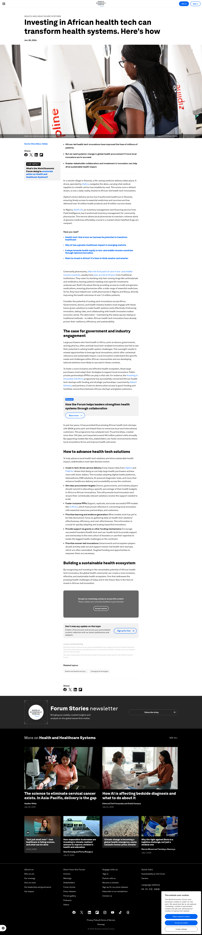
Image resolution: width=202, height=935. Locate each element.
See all (174, 738)
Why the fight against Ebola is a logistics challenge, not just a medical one (157, 842)
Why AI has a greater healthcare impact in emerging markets (95, 245)
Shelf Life (78, 209)
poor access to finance (105, 275)
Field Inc (69, 471)
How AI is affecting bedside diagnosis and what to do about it (139, 795)
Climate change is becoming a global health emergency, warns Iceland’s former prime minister (120, 842)
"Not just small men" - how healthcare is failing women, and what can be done (40, 842)
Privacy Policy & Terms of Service (101, 920)
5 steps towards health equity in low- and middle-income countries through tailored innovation (99, 251)
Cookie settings (181, 929)
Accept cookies (101, 608)
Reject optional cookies (181, 916)
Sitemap (101, 924)
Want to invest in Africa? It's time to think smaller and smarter (96, 258)
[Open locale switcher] (3, 928)
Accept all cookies (181, 923)
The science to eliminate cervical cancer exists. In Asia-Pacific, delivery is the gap (60, 795)
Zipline (85, 184)
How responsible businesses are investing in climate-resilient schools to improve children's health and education (79, 843)
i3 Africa (73, 507)
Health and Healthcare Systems (42, 16)
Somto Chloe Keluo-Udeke (36, 144)
